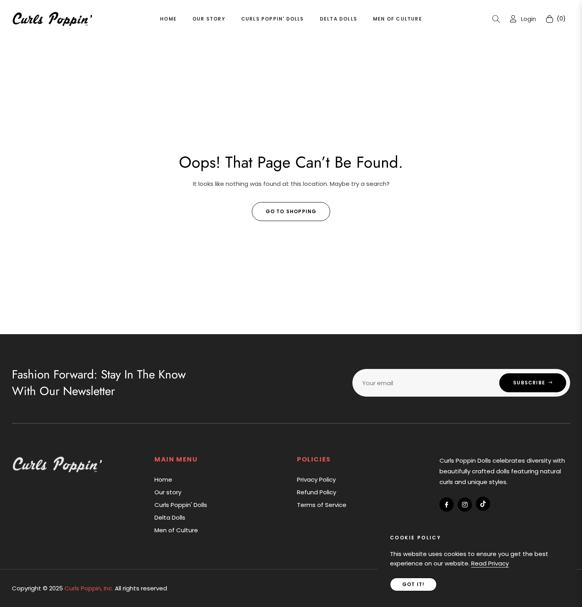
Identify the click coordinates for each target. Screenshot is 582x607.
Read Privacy (490, 563)
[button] (496, 19)
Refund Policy (316, 492)
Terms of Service (321, 505)
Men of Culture (176, 530)
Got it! (413, 584)
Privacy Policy (316, 479)
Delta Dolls (169, 517)
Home (163, 479)
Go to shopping (291, 211)
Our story (167, 492)
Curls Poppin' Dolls (180, 505)
